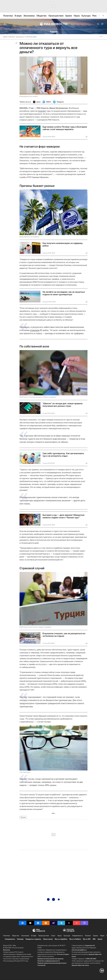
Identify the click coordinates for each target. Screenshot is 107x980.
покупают (42, 111)
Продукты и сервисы (33, 939)
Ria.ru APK (87, 939)
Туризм (95, 936)
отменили (34, 330)
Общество (15, 936)
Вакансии (6, 950)
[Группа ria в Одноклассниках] (46, 923)
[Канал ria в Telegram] (61, 923)
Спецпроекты (10, 939)
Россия (23, 817)
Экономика (25, 936)
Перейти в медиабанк (49, 397)
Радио (102, 936)
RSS (94, 939)
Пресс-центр (48, 939)
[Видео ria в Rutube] (53, 923)
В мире (33, 936)
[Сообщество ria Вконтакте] (38, 923)
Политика (6, 936)
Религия (88, 936)
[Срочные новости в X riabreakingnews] (76, 923)
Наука (59, 936)
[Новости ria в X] (69, 923)
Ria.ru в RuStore (75, 939)
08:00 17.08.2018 (9, 37)
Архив (100, 939)
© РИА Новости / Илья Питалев (29, 627)
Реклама (20, 939)
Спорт (53, 936)
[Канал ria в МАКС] (22, 923)
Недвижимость (77, 936)
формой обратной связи (80, 965)
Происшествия (43, 936)
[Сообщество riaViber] (84, 923)
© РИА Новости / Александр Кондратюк (31, 397)
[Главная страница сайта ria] (53, 24)
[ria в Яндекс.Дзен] (30, 923)
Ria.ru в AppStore (61, 939)
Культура (67, 936)
